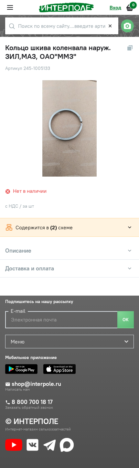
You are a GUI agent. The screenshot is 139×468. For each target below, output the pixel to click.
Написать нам (17, 389)
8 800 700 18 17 (32, 402)
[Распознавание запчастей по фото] (127, 25)
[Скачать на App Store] (61, 369)
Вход (115, 7)
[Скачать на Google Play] (23, 369)
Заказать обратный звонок (29, 407)
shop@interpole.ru (36, 383)
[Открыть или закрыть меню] (10, 7)
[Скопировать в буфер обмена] (130, 48)
